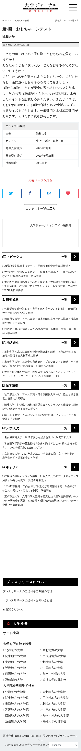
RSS (17, 735)
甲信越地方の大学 (54, 656)
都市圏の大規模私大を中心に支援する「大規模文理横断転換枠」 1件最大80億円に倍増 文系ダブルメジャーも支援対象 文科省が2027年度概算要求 (41, 286)
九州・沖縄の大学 (54, 673)
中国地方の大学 (52, 667)
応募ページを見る (40, 180)
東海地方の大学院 (17, 703)
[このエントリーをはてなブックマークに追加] (50, 194)
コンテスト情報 (21, 20)
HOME (5, 20)
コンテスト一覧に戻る (40, 208)
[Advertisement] (32, 545)
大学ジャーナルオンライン (40, 744)
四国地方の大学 (15, 673)
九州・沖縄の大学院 (55, 715)
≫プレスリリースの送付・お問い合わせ (27, 600)
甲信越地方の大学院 (55, 697)
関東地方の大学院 (17, 697)
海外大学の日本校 (54, 679)
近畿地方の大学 (15, 667)
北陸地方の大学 (52, 662)
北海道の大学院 (15, 691)
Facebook (36, 735)
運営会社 (8, 735)
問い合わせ (49, 735)
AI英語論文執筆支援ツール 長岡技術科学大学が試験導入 (37, 265)
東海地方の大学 (15, 662)
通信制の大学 (14, 679)
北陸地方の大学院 (54, 703)
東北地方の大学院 (54, 691)
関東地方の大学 (15, 656)
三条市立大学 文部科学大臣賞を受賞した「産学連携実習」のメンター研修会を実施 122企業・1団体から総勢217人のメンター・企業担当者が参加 (40, 500)
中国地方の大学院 (54, 709)
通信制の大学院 (15, 721)
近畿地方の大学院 (17, 709)
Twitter (25, 735)
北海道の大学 (14, 650)
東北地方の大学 (52, 650)
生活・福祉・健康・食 (50, 140)
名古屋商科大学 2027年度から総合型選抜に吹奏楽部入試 (37, 437)
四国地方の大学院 (17, 715)
